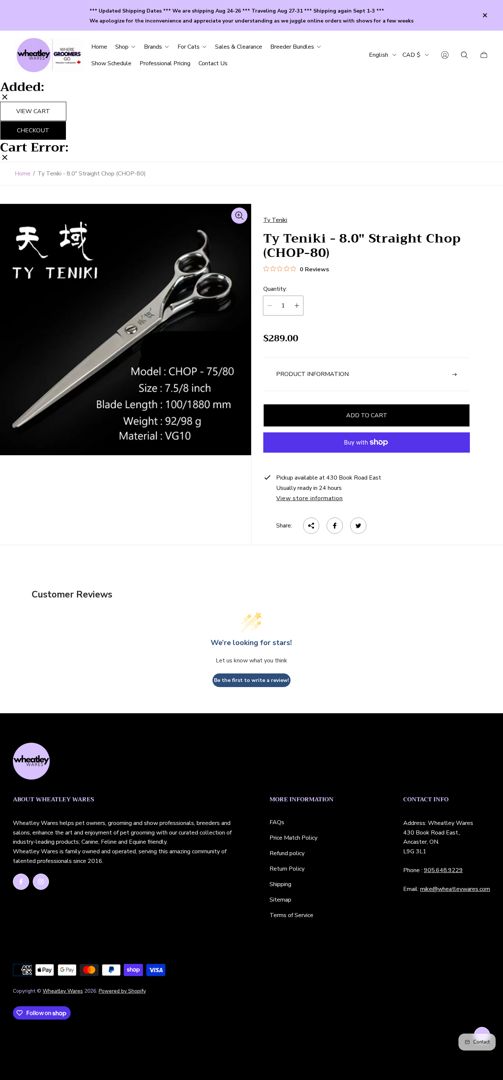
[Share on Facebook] (335, 526)
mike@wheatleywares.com (455, 889)
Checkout (33, 130)
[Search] (464, 55)
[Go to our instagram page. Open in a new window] (41, 882)
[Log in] (445, 55)
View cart (33, 111)
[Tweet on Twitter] (358, 526)
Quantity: (275, 289)
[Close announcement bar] (484, 15)
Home (23, 174)
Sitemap (280, 900)
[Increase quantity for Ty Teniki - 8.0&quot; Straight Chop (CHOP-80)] (297, 305)
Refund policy (287, 853)
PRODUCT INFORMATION (312, 374)
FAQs (277, 822)
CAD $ (411, 55)
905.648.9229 (443, 870)
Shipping (280, 884)
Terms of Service (291, 915)
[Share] (311, 526)
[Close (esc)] (5, 97)
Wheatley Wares (63, 990)
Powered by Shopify (122, 990)
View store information (309, 498)
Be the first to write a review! (251, 680)
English (378, 55)
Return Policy (287, 869)
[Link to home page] (31, 762)
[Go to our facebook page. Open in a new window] (21, 882)
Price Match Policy (293, 838)
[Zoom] (239, 216)
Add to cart (366, 415)
